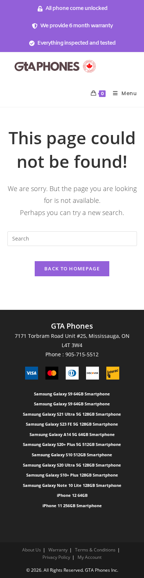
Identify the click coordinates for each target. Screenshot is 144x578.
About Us (31, 550)
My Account (90, 557)
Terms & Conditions (95, 550)
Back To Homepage (72, 268)
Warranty (58, 550)
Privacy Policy (56, 557)
